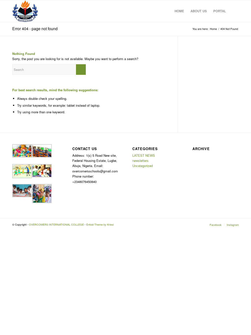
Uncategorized (142, 165)
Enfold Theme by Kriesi (100, 224)
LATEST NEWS (143, 155)
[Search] (234, 11)
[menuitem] (179, 11)
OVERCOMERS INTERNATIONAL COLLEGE (56, 224)
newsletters (140, 160)
